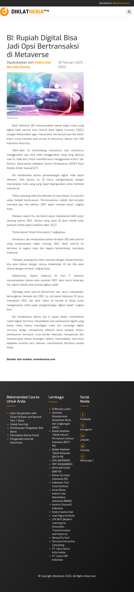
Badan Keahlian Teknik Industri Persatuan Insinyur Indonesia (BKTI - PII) (63, 439)
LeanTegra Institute (63, 515)
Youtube (85, 450)
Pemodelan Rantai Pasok (24, 435)
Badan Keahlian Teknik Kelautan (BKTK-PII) (61, 453)
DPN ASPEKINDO (61, 460)
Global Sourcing (19, 424)
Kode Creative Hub (62, 512)
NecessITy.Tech (61, 537)
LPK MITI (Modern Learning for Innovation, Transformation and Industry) (62, 527)
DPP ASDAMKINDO (62, 464)
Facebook (85, 419)
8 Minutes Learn (61, 409)
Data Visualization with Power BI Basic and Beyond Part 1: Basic (25, 417)
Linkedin (84, 440)
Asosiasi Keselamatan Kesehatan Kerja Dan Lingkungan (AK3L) (61, 420)
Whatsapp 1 (87, 460)
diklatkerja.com (121, 3)
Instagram (86, 429)
